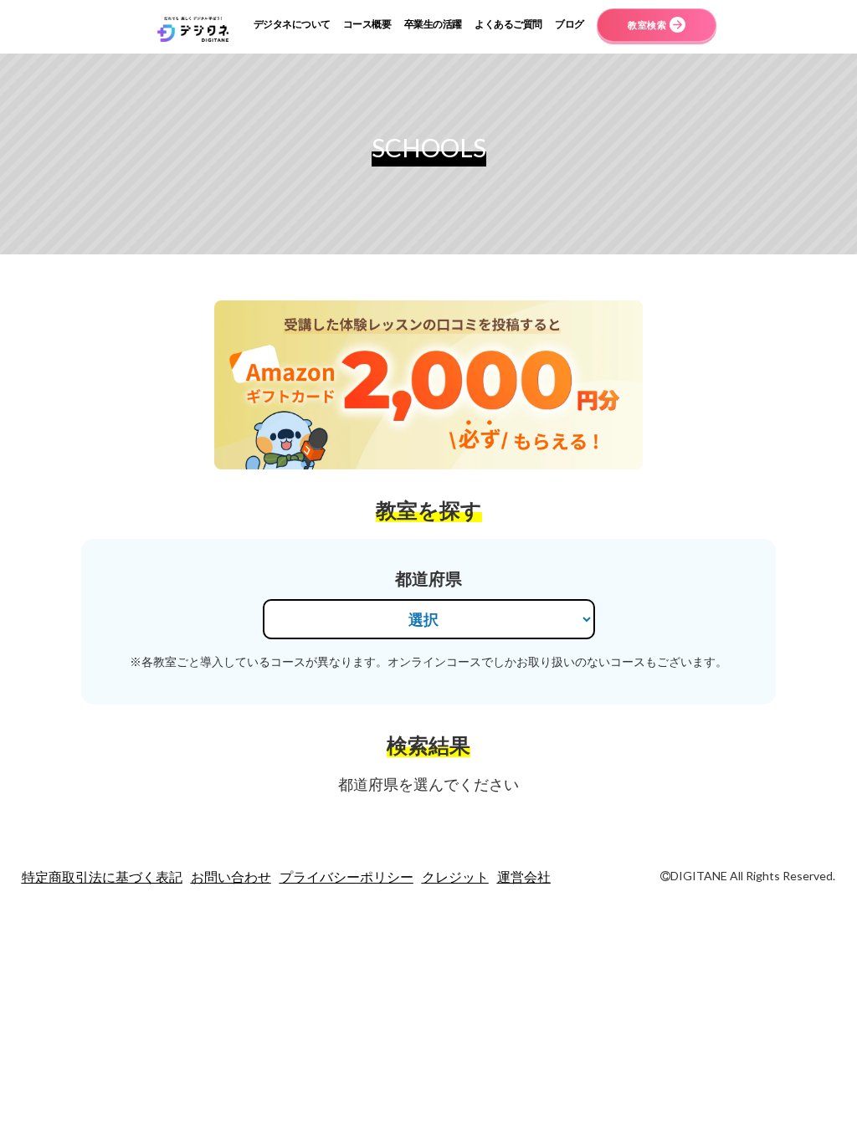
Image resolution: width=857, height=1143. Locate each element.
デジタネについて (292, 24)
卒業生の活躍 (433, 24)
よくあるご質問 (508, 24)
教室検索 (647, 24)
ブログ (569, 24)
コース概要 (367, 24)
